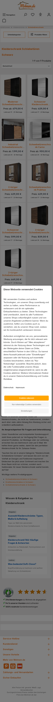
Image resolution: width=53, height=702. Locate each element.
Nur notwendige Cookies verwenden (26, 405)
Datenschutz (9, 388)
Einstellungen (26, 411)
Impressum (20, 388)
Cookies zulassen (26, 398)
